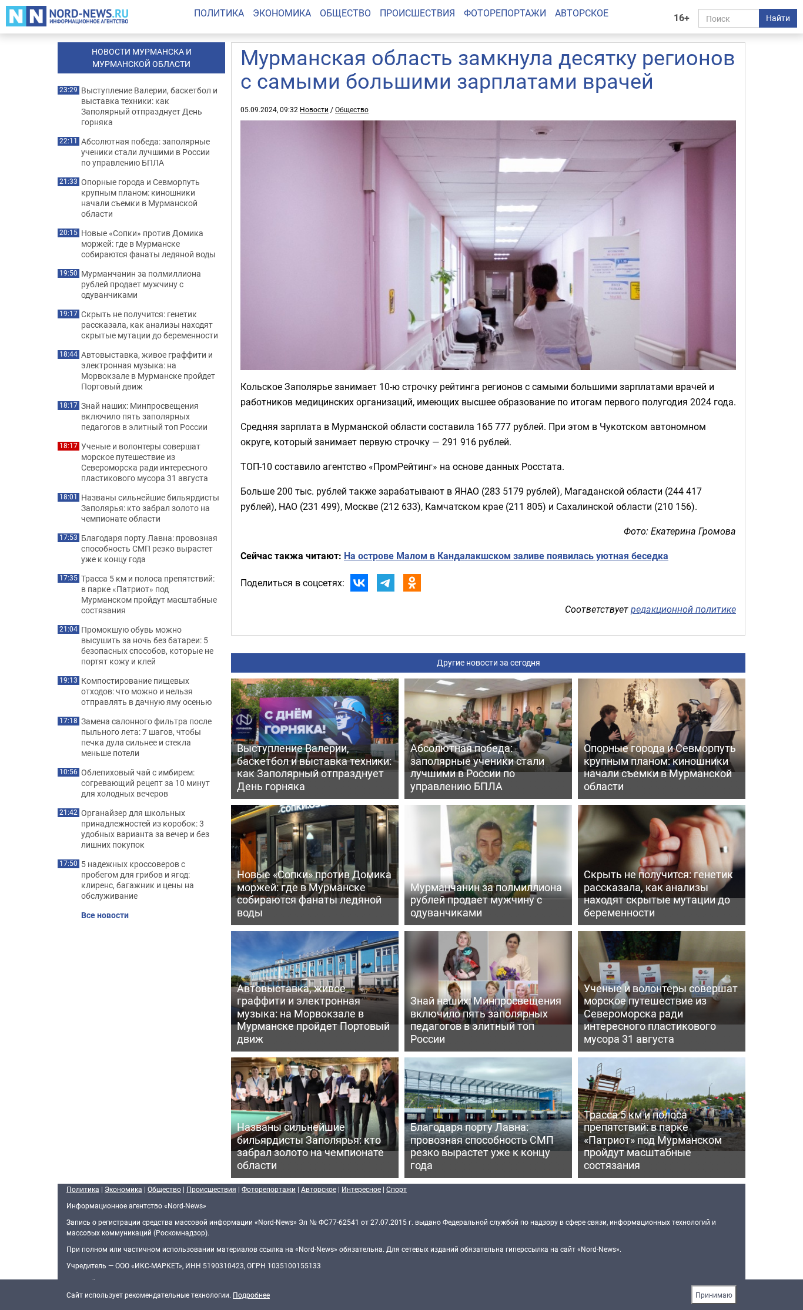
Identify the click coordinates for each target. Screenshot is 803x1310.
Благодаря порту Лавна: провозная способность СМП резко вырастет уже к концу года (149, 549)
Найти (778, 17)
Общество (345, 12)
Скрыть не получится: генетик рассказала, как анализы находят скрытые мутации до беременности (149, 325)
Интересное (361, 1189)
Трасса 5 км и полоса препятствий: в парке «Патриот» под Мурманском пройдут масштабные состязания (149, 594)
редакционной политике (683, 609)
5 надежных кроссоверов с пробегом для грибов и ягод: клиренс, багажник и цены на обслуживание (137, 880)
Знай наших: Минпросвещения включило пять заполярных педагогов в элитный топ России (144, 416)
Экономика (282, 12)
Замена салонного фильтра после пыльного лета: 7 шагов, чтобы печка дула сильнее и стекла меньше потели (146, 737)
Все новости (105, 915)
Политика (219, 12)
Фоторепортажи (505, 12)
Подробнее (251, 1294)
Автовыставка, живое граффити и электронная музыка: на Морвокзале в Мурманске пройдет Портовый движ (148, 371)
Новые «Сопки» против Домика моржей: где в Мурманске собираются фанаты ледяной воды (148, 244)
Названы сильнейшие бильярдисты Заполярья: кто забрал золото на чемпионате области (150, 508)
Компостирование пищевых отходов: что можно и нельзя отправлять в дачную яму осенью (146, 691)
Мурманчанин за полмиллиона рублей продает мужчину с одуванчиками (141, 284)
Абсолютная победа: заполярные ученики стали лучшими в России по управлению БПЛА (145, 152)
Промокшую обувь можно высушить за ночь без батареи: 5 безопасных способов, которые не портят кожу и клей (147, 645)
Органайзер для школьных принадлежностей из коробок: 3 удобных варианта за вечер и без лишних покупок (145, 829)
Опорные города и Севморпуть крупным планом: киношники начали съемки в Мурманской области (140, 198)
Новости (314, 109)
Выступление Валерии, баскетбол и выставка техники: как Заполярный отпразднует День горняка (149, 106)
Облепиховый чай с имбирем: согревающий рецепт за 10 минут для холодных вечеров (145, 783)
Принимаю (713, 1294)
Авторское (581, 12)
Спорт (396, 1189)
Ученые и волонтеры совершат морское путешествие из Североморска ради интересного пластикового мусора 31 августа (144, 462)
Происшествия (417, 12)
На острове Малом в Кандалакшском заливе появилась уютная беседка (506, 555)
